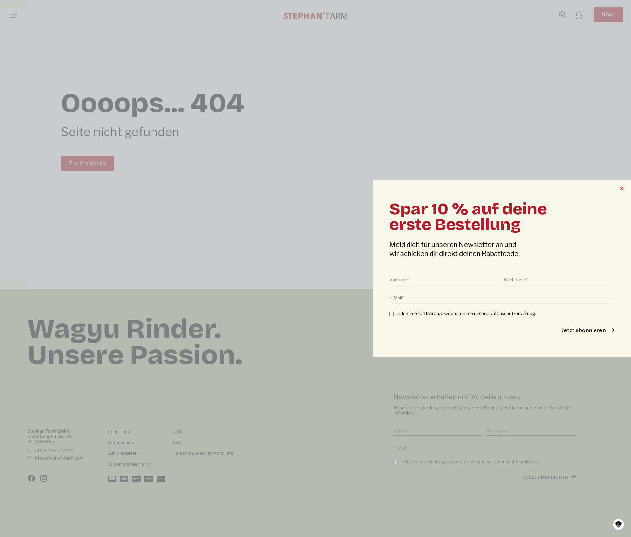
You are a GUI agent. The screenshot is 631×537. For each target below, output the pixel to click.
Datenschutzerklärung (512, 313)
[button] (618, 524)
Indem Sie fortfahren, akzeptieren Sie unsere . (466, 313)
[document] (315, 268)
